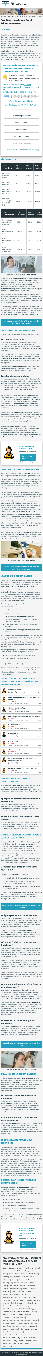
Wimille (35, 1341)
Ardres (5, 1344)
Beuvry (14, 1291)
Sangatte (6, 1332)
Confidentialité (12, 149)
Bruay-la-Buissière (31, 1271)
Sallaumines (31, 1286)
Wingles (5, 1294)
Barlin (25, 1297)
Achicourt (25, 1294)
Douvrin (24, 1326)
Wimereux (6, 1300)
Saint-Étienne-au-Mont (11, 1326)
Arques (22, 1286)
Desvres (35, 1320)
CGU (7, 149)
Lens (31, 1268)
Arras (26, 1268)
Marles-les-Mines (24, 1312)
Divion (22, 1300)
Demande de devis (27, 457)
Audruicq (14, 1329)
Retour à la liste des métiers (22, 144)
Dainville (28, 1315)
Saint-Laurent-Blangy (26, 1309)
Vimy (15, 1341)
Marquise (6, 1323)
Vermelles (32, 1338)
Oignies (5, 1289)
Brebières (6, 1329)
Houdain (18, 1297)
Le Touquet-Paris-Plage (11, 1335)
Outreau (24, 1274)
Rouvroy (21, 1291)
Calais (5, 1268)
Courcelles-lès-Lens (10, 1309)
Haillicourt (32, 1326)
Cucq (13, 1323)
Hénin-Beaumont (9, 1271)
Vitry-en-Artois (22, 1338)
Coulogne (35, 1312)
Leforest (15, 1300)
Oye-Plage (6, 1317)
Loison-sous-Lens (18, 1317)
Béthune (20, 1271)
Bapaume (12, 1344)
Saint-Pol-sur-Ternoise (11, 1320)
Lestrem (28, 1341)
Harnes (5, 1277)
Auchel (5, 1283)
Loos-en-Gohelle (9, 1303)
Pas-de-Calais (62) (15, 16)
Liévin (37, 1268)
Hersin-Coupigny (23, 1306)
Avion (5, 1274)
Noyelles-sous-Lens (33, 1300)
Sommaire (6, 30)
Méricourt (6, 1280)
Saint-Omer (33, 1274)
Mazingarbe (33, 1297)
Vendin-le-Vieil (8, 1297)
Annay (21, 1341)
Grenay (19, 1303)
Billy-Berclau (7, 1341)
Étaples (14, 1280)
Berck (17, 1274)
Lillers (32, 1283)
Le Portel (32, 1289)
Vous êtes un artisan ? (37, 150)
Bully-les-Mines (15, 1277)
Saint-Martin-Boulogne (27, 1280)
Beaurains (34, 1323)
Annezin (5, 1315)
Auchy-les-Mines (9, 1338)
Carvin (11, 1274)
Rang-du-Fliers (8, 1346)
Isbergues (6, 1291)
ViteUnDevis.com (29, 149)
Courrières (24, 1283)
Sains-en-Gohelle (9, 1306)
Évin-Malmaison (17, 1332)
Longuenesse (14, 1283)
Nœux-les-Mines (28, 1277)
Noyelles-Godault (23, 1323)
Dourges (20, 1315)
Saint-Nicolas (24, 1329)
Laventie (34, 1329)
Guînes (12, 1315)
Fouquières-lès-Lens (31, 1303)
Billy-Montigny (15, 1294)
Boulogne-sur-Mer (15, 1268)
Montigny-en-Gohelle (10, 1286)
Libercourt (29, 1291)
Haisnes (24, 1335)
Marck (25, 1289)
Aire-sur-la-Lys (15, 1289)
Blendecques (25, 1320)
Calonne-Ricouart (9, 1312)
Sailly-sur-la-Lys (24, 1344)
